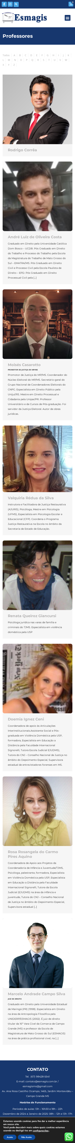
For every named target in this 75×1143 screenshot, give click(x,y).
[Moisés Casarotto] (37, 324)
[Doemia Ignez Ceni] (37, 678)
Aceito (10, 1137)
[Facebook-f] (4, 4)
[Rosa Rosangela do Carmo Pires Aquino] (37, 811)
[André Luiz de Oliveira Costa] (37, 196)
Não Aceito (26, 1137)
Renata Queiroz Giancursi (32, 616)
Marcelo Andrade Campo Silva (36, 994)
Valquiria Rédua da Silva (31, 498)
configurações (40, 1130)
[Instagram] (10, 4)
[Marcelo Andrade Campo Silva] (37, 953)
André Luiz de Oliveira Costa (35, 237)
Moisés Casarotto (24, 365)
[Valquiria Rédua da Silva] (37, 459)
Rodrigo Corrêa (22, 150)
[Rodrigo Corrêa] (37, 109)
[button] (16, 4)
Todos (6, 55)
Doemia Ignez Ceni (26, 719)
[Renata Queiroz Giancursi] (37, 575)
